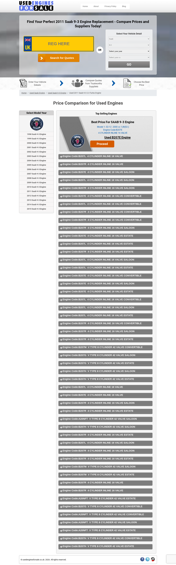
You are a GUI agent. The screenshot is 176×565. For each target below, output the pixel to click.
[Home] (36, 10)
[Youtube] (153, 561)
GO (129, 64)
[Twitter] (147, 561)
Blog (124, 6)
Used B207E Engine (117, 137)
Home (85, 6)
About (96, 6)
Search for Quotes (62, 57)
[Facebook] (142, 561)
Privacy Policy (110, 6)
